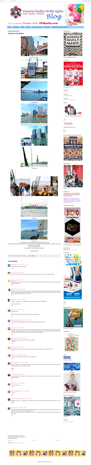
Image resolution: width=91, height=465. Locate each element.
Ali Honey (13, 407)
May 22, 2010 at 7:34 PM (21, 354)
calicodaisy (13, 338)
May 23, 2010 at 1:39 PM (24, 391)
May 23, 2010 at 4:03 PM (26, 398)
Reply (12, 268)
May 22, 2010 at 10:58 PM (22, 362)
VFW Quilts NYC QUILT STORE (59, 27)
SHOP (22, 27)
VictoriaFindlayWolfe (67, 95)
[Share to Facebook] (32, 256)
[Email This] (29, 256)
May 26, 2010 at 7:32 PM (21, 407)
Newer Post (10, 440)
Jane (12, 327)
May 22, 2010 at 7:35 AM (26, 320)
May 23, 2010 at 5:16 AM (19, 374)
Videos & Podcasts (37, 27)
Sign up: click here (72, 249)
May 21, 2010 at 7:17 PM (22, 264)
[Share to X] (31, 256)
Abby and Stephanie (15, 320)
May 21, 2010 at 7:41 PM (18, 272)
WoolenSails (14, 362)
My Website (16, 27)
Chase (12, 299)
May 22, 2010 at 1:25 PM (22, 338)
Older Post (58, 440)
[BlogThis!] (30, 256)
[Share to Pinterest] (34, 256)
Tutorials (28, 27)
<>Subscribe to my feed (68, 421)
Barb (12, 383)
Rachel (12, 289)
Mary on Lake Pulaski (16, 398)
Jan (12, 272)
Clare (12, 309)
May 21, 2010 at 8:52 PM (19, 280)
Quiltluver (13, 354)
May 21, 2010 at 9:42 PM (20, 289)
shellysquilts (14, 264)
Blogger (51, 461)
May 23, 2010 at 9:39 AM (19, 383)
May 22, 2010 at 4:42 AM (19, 309)
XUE (12, 347)
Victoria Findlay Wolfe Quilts (69, 99)
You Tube (65, 91)
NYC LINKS (47, 27)
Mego (12, 280)
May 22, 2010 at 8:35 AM (19, 327)
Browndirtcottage (15, 391)
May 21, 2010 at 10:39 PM (19, 299)
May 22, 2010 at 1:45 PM (18, 347)
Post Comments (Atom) (18, 442)
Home (9, 27)
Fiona (12, 374)
